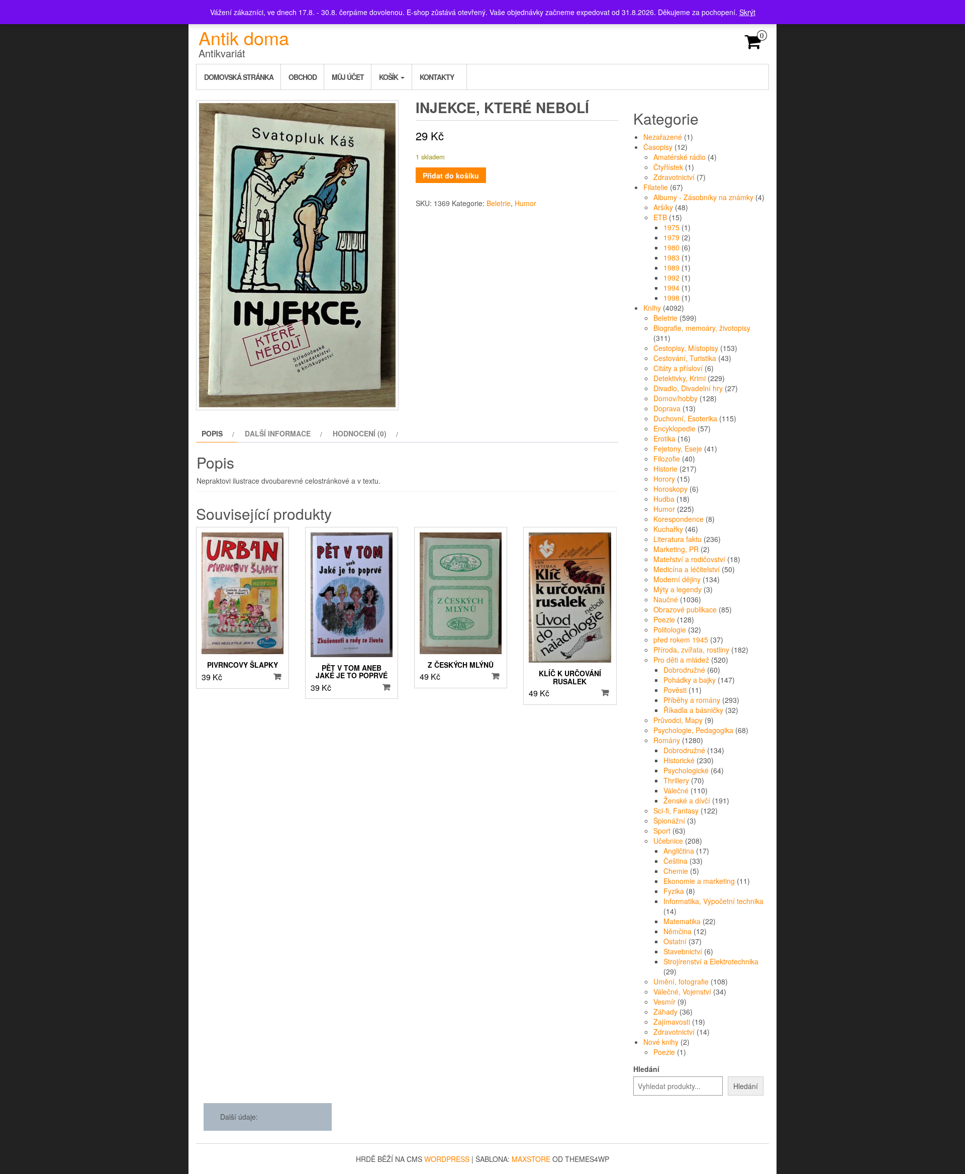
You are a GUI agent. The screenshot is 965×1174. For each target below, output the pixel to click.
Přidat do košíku (451, 175)
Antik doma (244, 37)
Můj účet (348, 77)
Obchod (302, 77)
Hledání (646, 1069)
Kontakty (437, 77)
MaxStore (531, 1159)
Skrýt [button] (747, 12)
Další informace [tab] (278, 433)
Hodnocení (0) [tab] (360, 433)
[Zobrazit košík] (753, 45)
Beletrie (499, 203)
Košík (389, 77)
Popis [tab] (212, 433)
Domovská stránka (238, 77)
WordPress (446, 1159)
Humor (525, 203)
